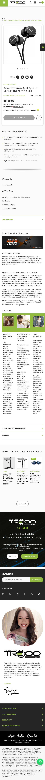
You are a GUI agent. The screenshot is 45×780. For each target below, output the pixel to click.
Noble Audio (35, 471)
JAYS (5, 472)
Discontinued (19, 118)
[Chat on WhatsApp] (40, 762)
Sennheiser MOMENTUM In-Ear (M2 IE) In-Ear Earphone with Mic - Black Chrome (22, 477)
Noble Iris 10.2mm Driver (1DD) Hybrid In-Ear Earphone (35, 477)
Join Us (12, 556)
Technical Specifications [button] (13, 428)
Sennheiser (21, 471)
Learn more (18, 107)
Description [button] (7, 219)
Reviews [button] (5, 435)
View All (22, 504)
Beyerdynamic (9, 84)
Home (4, 18)
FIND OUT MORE (30, 556)
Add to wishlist (39, 117)
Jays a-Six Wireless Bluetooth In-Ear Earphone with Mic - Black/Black (8, 478)
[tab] (22, 219)
